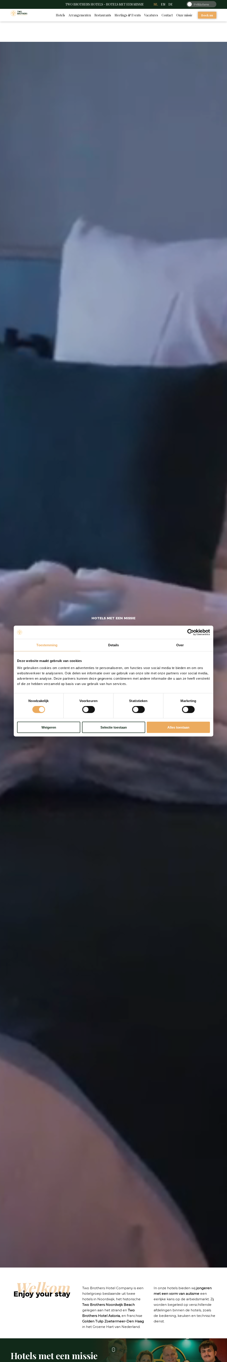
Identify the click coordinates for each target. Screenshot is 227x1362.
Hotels (60, 15)
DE (170, 4)
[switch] (88, 709)
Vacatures (151, 15)
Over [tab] (180, 645)
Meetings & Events (128, 15)
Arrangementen (79, 15)
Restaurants (102, 15)
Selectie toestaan (113, 727)
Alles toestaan (178, 727)
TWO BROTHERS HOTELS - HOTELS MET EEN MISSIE (104, 4)
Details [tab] (113, 645)
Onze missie (184, 15)
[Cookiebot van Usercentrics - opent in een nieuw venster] (190, 632)
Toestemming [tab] (46, 645)
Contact (167, 15)
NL (156, 4)
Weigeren (48, 727)
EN (163, 4)
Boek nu (207, 15)
